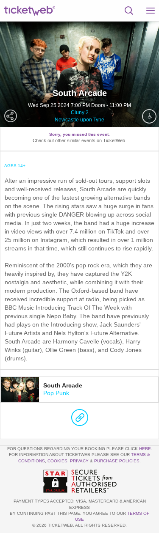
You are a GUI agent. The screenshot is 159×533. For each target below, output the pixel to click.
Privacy (79, 461)
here (145, 448)
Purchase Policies (116, 461)
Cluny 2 (80, 112)
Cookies (57, 461)
